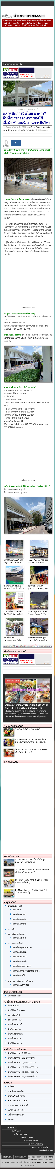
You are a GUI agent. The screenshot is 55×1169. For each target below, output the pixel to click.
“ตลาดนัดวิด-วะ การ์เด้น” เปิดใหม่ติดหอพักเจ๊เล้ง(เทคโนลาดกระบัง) (32, 871)
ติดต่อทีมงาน (7, 1156)
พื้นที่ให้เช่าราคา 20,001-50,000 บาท (23, 1072)
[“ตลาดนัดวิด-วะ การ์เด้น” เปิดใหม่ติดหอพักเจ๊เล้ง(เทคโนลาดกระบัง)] (8, 876)
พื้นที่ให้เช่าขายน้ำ (15, 1024)
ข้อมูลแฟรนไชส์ (12, 1127)
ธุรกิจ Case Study (21, 1134)
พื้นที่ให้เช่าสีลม (14, 1038)
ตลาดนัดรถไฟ (14, 1015)
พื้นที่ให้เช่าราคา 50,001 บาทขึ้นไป (22, 1077)
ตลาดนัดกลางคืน (19, 924)
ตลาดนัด (46, 127)
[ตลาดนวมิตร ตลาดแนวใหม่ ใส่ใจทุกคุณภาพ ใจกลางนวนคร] (8, 865)
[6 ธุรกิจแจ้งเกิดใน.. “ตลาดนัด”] (8, 735)
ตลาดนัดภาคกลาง (19, 957)
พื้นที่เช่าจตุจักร (14, 1029)
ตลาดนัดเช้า (17, 910)
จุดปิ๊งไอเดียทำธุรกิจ (16, 1110)
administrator (34, 127)
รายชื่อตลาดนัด (17, 1130)
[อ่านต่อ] (42, 717)
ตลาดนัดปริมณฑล (20, 952)
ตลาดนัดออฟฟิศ (19, 938)
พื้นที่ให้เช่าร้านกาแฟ (16, 1010)
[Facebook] (16, 143)
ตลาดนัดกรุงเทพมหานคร (22, 947)
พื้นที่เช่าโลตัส (14, 1006)
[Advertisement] (27, 45)
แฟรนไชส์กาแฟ (14, 996)
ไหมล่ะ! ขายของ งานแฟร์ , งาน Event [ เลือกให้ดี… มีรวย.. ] (31, 751)
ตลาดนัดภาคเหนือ (20, 961)
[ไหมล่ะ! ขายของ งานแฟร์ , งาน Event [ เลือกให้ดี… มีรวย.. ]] (8, 756)
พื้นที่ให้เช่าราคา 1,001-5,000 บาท (22, 1062)
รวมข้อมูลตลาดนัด (15, 1091)
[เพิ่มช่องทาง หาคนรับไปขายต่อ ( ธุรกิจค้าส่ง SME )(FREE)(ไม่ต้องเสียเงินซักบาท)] (27, 702)
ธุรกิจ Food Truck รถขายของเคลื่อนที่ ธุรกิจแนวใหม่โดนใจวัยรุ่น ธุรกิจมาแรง (31, 740)
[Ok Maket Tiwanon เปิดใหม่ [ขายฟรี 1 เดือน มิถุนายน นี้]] (8, 896)
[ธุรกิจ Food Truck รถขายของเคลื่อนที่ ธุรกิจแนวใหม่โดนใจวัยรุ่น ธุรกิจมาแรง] (8, 745)
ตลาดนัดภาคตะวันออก (21, 966)
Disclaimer (48, 1162)
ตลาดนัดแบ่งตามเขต (20, 985)
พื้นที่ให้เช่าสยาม (15, 1043)
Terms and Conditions (35, 1162)
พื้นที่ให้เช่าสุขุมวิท (15, 1034)
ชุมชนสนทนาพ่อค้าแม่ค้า (18, 1105)
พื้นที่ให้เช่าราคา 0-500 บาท (19, 1053)
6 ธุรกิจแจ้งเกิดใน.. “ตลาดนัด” (27, 729)
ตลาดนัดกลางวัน (9, 130)
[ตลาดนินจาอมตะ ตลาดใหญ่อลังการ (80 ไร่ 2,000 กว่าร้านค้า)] (8, 886)
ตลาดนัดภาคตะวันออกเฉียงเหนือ (26, 971)
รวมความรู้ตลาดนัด (13, 726)
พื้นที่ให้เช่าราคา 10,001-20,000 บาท (23, 1067)
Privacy (8, 1162)
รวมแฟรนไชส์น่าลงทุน (17, 1101)
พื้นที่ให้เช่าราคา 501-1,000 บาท (21, 1058)
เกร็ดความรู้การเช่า (16, 1115)
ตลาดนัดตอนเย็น (19, 919)
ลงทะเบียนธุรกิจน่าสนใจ (40, 1147)
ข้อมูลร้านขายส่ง (27, 1137)
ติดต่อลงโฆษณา (20, 1156)
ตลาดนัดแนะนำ (11, 856)
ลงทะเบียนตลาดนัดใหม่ (35, 1143)
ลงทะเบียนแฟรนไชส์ (31, 1140)
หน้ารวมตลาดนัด (15, 906)
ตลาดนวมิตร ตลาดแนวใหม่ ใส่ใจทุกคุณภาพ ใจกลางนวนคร (30, 860)
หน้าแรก (11, 1086)
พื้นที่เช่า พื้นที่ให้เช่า (16, 1096)
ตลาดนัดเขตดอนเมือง (26, 130)
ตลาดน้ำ (11, 929)
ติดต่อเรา (11, 1119)
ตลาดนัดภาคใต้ (18, 975)
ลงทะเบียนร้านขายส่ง (46, 1150)
